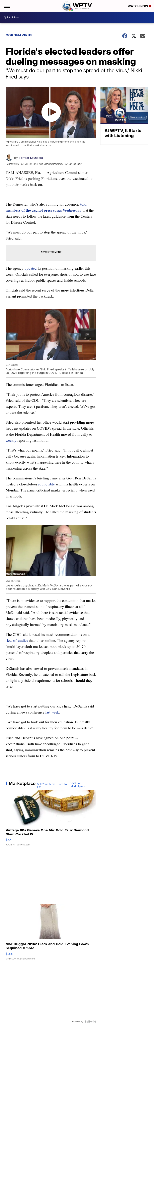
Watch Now (138, 6)
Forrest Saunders (31, 158)
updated (30, 268)
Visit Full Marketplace (78, 784)
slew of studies (17, 640)
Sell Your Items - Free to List (52, 785)
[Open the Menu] (6, 6)
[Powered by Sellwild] (90, 1021)
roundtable (46, 483)
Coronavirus (19, 35)
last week (52, 712)
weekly (11, 440)
